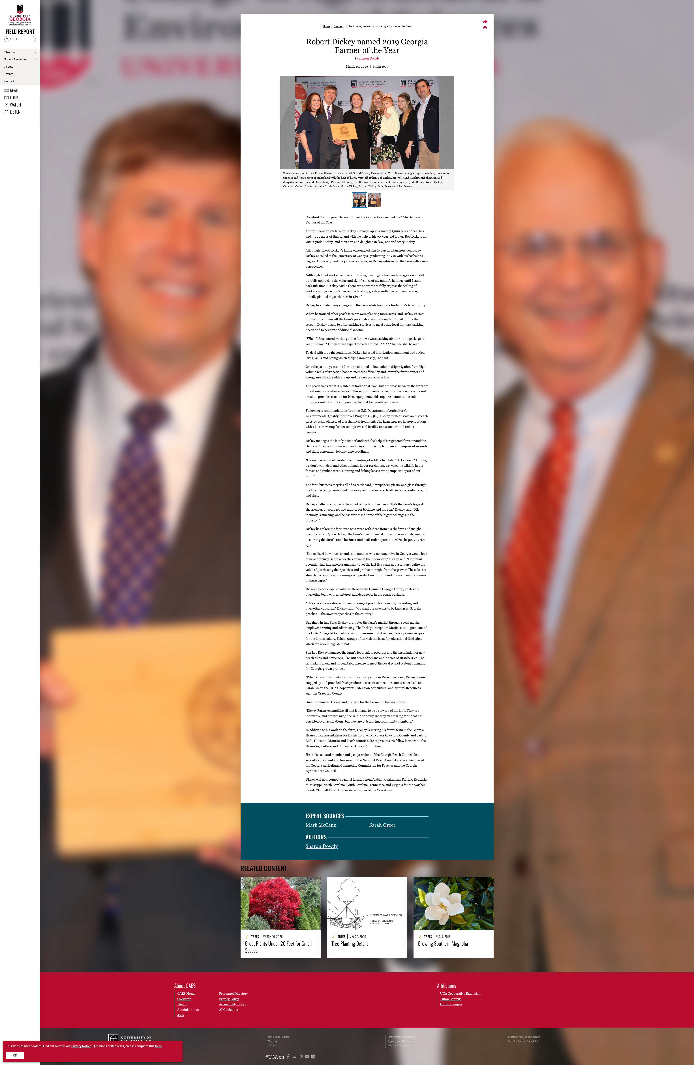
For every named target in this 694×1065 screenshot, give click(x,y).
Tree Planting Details (350, 943)
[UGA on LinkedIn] (313, 1057)
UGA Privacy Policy (398, 1045)
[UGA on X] (295, 1057)
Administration (188, 1009)
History (182, 1004)
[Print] (485, 28)
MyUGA (271, 1045)
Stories (9, 52)
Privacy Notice (81, 1046)
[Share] (485, 21)
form (158, 1046)
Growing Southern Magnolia (443, 943)
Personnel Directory (233, 993)
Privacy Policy (229, 999)
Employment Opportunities (402, 1037)
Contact (9, 81)
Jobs (180, 1015)
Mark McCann (321, 825)
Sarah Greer (382, 825)
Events (8, 73)
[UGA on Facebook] (288, 1057)
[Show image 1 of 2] (359, 200)
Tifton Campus (450, 999)
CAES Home (186, 993)
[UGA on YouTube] (307, 1057)
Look (14, 97)
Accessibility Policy (232, 1004)
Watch (15, 104)
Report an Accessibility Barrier (524, 1037)
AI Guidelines (229, 1009)
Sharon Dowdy (369, 58)
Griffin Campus (451, 1004)
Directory (272, 1041)
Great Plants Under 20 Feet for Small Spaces (278, 947)
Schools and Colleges (278, 1037)
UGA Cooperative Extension (460, 993)
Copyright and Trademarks (402, 1041)
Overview (184, 999)
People (8, 66)
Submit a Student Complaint (523, 1041)
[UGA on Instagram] (301, 1057)
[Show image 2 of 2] (374, 200)
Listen (15, 111)
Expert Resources (15, 59)
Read (14, 90)
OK (15, 1055)
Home (326, 26)
